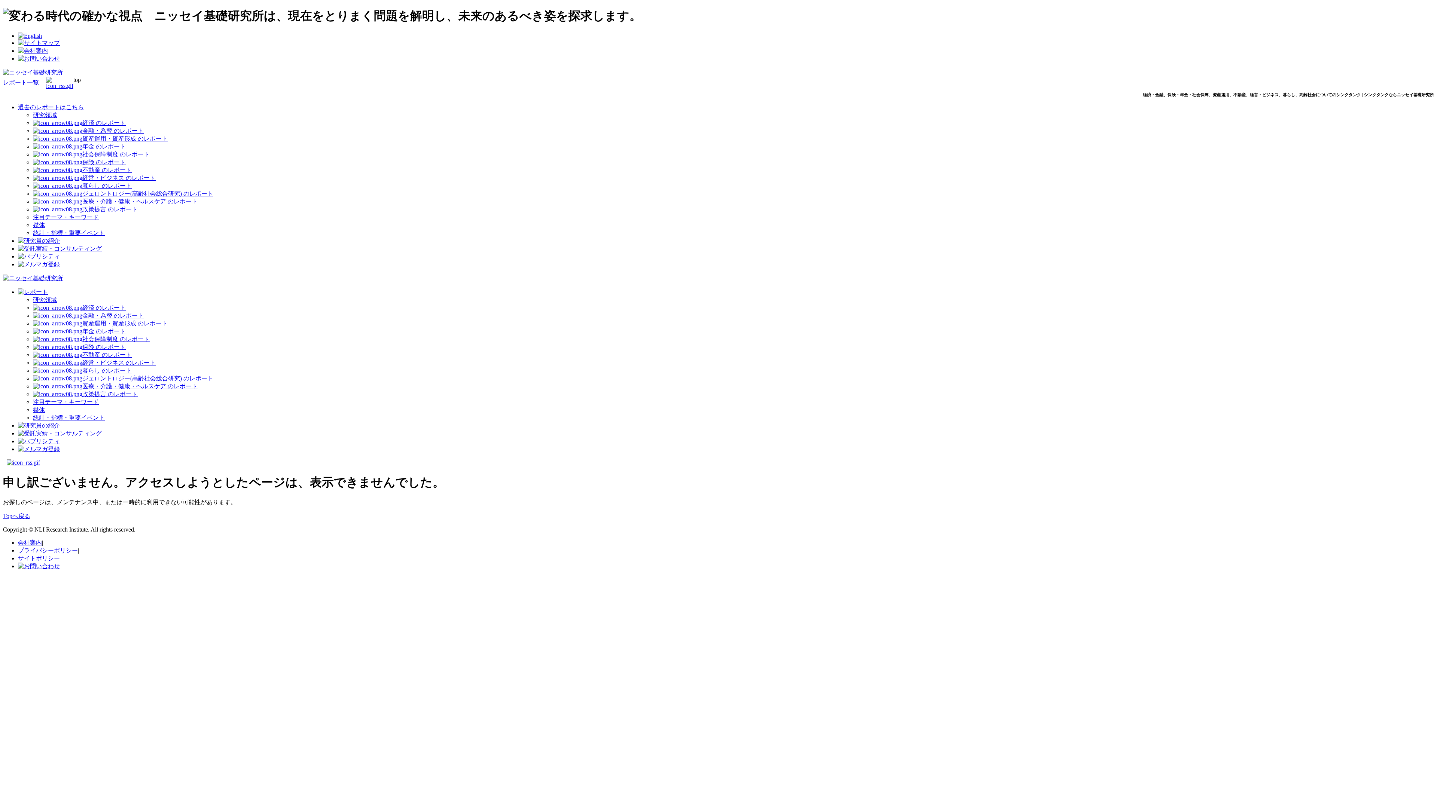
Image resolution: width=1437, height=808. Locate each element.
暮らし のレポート (107, 186)
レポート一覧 (21, 82)
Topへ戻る (16, 516)
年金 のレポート (104, 146)
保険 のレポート (104, 162)
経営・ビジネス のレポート (119, 178)
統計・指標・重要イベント (69, 233)
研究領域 (45, 115)
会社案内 (30, 542)
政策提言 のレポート (110, 209)
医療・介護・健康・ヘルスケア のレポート (140, 201)
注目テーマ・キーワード (66, 217)
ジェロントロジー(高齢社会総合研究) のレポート (147, 193)
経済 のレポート (104, 123)
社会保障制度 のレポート (116, 154)
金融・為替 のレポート (113, 131)
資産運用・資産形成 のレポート (125, 138)
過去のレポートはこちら (51, 107)
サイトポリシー (39, 558)
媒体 (39, 225)
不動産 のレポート (107, 170)
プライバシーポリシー (48, 550)
